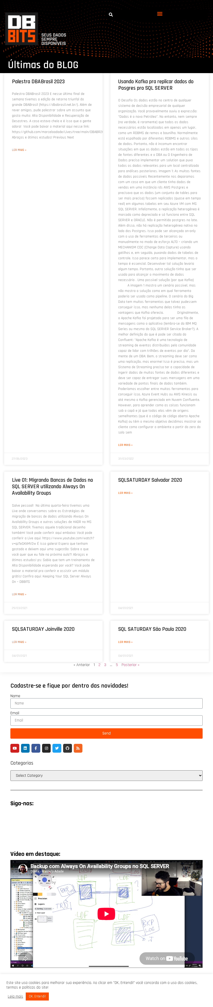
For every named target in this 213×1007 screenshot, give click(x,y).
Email (14, 713)
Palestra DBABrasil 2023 (38, 81)
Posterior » (130, 665)
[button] (159, 13)
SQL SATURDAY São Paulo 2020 (152, 629)
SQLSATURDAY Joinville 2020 (43, 629)
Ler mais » (19, 150)
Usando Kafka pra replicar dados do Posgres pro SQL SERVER (156, 85)
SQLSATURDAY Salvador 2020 (150, 480)
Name (15, 696)
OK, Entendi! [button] (37, 996)
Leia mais (15, 996)
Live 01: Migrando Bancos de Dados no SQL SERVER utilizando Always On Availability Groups (52, 486)
